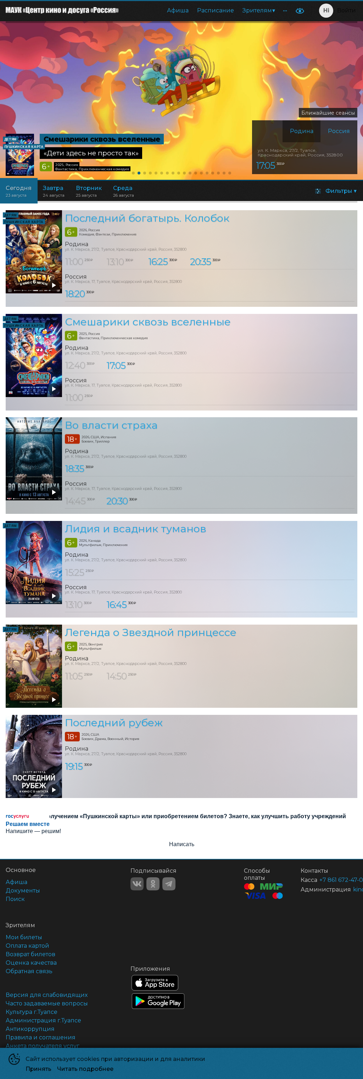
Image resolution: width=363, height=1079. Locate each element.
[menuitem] (178, 10)
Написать (181, 844)
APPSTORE (154, 983)
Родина (301, 131)
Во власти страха (111, 425)
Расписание (215, 10)
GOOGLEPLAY (158, 1001)
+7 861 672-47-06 (329, 880)
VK (137, 883)
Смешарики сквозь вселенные (148, 321)
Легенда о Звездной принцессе (150, 632)
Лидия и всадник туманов (135, 528)
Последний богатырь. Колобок (147, 218)
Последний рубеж (114, 722)
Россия (339, 131)
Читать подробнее (85, 1069)
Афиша (178, 10)
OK (153, 883)
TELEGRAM (168, 883)
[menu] (207, 10)
